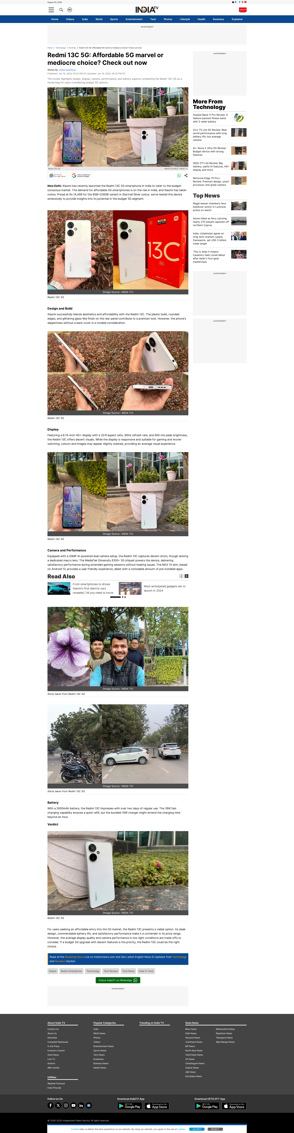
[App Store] (156, 1106)
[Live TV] (243, 10)
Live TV (51, 1059)
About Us (52, 1033)
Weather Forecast (56, 1083)
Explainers (98, 1059)
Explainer (237, 19)
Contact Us (53, 1029)
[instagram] (66, 1105)
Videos (70, 19)
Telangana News (224, 1037)
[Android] (236, 2)
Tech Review (111, 971)
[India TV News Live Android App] (129, 1106)
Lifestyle (185, 19)
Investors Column (56, 1050)
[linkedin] (81, 1105)
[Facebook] (50, 1105)
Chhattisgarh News (194, 1063)
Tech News (128, 971)
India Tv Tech (146, 971)
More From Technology (209, 104)
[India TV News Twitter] (242, 2)
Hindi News (53, 1054)
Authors (51, 1063)
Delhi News (190, 1033)
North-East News (193, 1050)
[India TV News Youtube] (245, 2)
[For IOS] (234, 1106)
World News (99, 1033)
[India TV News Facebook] (240, 2)
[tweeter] (58, 1105)
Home (54, 19)
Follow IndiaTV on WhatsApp (115, 980)
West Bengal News (225, 1042)
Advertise (52, 1037)
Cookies (75, 1129)
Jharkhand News (193, 1042)
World (99, 19)
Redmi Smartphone (71, 971)
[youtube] (73, 1105)
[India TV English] (147, 10)
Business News (100, 1063)
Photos (168, 19)
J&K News (190, 1072)
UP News (189, 1059)
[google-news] (89, 1105)
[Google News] (57, 175)
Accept (197, 1129)
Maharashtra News (225, 1029)
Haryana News (192, 1037)
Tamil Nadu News (194, 1054)
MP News (190, 1046)
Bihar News (191, 1029)
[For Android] (207, 1106)
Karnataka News (193, 1076)
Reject (215, 1129)
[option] (82, 588)
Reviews (72, 48)
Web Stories (53, 1067)
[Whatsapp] (179, 176)
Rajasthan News (224, 1033)
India (85, 19)
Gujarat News (192, 1067)
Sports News (99, 1050)
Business (218, 19)
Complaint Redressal (57, 1042)
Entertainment (134, 19)
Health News (99, 1067)
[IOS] (233, 2)
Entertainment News (103, 1046)
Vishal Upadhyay (67, 70)
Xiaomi (52, 971)
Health (201, 19)
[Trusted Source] (81, 175)
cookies (181, 1129)
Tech (153, 19)
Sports (114, 19)
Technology (61, 48)
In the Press (53, 1046)
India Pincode (54, 1087)
